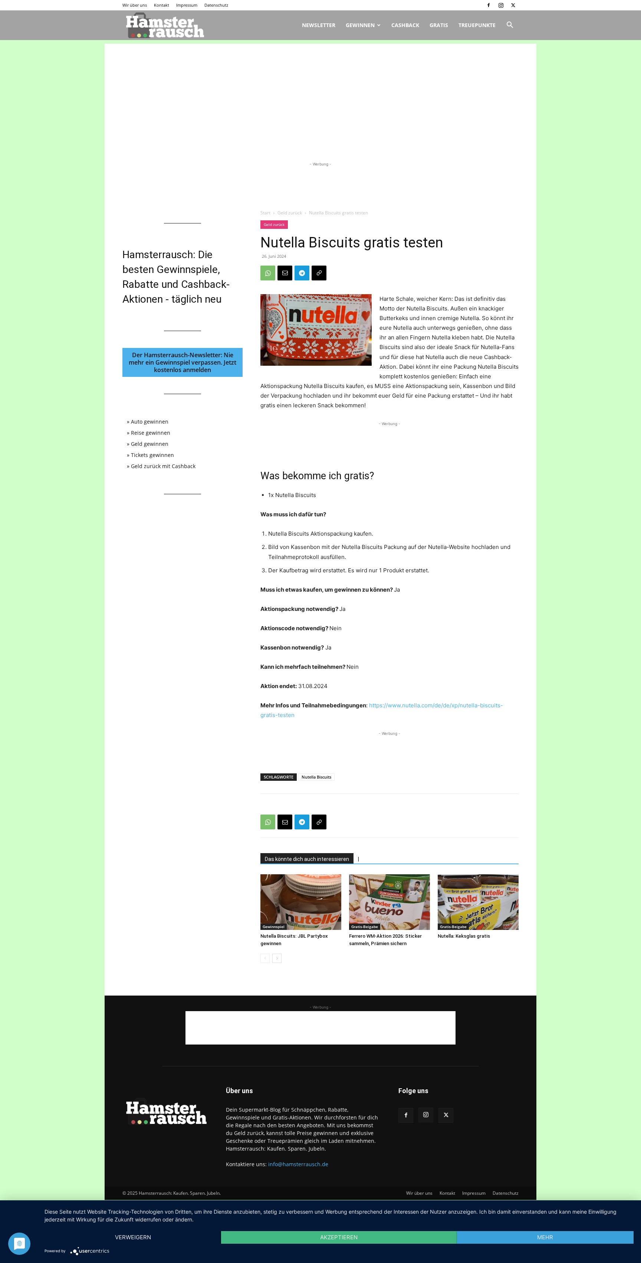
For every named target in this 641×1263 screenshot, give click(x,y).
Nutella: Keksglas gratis (464, 936)
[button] (510, 25)
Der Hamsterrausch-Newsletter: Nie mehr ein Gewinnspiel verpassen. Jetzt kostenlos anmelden (182, 362)
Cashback (405, 25)
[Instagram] (500, 5)
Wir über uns (134, 5)
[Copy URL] (319, 273)
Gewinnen (360, 25)
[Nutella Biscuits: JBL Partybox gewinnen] (300, 902)
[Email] (284, 273)
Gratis (439, 25)
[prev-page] (265, 958)
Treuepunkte (477, 25)
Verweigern (133, 1237)
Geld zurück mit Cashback (163, 466)
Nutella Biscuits (316, 777)
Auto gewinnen (149, 421)
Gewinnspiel (274, 926)
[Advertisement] (320, 96)
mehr (545, 1237)
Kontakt (161, 5)
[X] (513, 5)
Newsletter (318, 25)
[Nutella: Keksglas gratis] (478, 902)
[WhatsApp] (267, 273)
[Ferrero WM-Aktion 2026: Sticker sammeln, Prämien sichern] (389, 902)
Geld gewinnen (149, 443)
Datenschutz (216, 5)
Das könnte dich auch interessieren (307, 859)
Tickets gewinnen (152, 454)
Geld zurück (289, 213)
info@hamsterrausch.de (298, 1164)
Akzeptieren (339, 1237)
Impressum (186, 5)
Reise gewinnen (150, 432)
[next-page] (277, 958)
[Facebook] (488, 5)
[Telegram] (302, 273)
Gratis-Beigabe (364, 926)
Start (265, 213)
